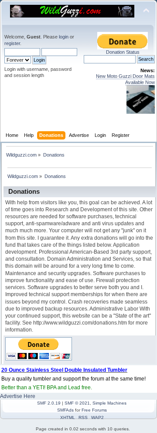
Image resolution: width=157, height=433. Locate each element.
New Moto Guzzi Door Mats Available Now (125, 78)
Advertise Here (17, 396)
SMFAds (65, 410)
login (63, 36)
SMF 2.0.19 (49, 403)
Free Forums (94, 410)
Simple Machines (109, 403)
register (12, 43)
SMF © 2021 (77, 403)
